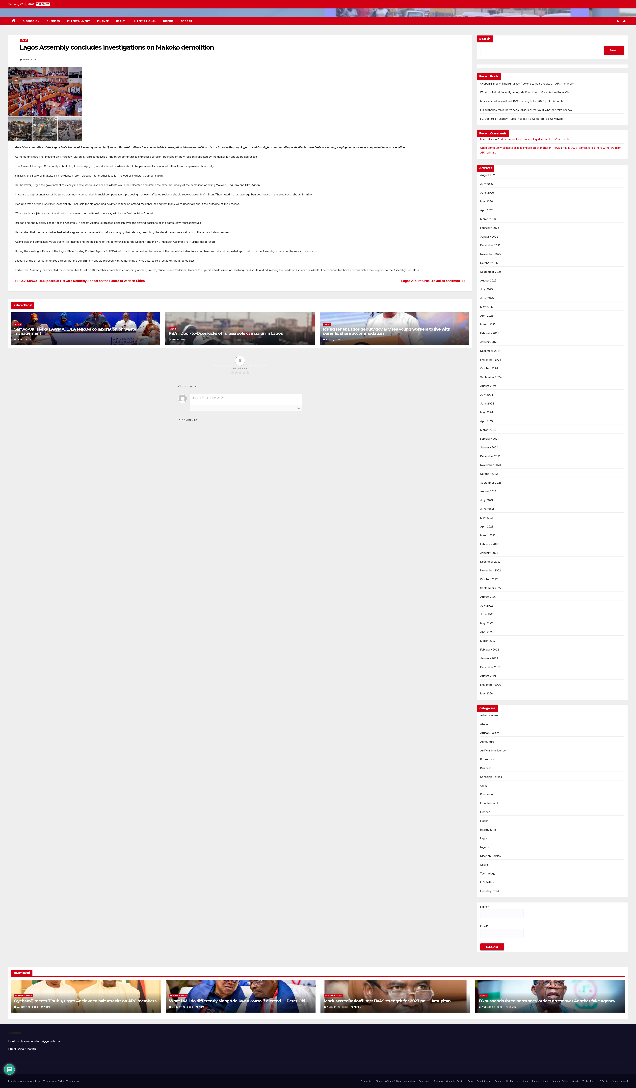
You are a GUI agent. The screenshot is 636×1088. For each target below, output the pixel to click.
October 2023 (489, 473)
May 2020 (486, 693)
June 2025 (487, 298)
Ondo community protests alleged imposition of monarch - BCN (520, 147)
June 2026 (487, 192)
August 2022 (488, 596)
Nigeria (168, 21)
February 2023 (489, 544)
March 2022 (488, 640)
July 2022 (486, 605)
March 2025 (488, 324)
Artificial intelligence (493, 750)
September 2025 (491, 271)
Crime (484, 785)
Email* (484, 926)
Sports (186, 21)
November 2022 (490, 570)
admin (48, 1007)
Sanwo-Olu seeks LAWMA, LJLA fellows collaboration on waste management (75, 331)
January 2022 (489, 658)
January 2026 (489, 236)
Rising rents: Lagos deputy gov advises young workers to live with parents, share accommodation (386, 331)
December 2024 (490, 350)
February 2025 (489, 333)
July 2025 (486, 289)
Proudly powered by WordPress (25, 1081)
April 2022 (486, 632)
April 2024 (487, 421)
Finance (103, 21)
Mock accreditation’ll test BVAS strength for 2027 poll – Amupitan (522, 101)
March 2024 (488, 430)
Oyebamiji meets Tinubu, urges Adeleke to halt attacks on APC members (527, 83)
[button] (618, 21)
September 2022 (491, 588)
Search (484, 39)
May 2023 (486, 517)
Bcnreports (487, 759)
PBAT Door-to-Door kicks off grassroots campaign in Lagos (226, 333)
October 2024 (489, 368)
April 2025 (486, 315)
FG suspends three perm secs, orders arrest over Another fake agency (526, 110)
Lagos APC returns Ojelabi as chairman (430, 281)
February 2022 (489, 649)
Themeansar (72, 1081)
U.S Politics (487, 882)
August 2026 (488, 175)
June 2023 (487, 509)
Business (53, 21)
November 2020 (490, 684)
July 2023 (486, 500)
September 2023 (491, 482)
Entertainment (78, 21)
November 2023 (490, 465)
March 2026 (488, 219)
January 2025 (489, 342)
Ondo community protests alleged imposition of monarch (533, 139)
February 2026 (489, 227)
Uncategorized (489, 891)
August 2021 (488, 676)
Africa (484, 724)
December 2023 (490, 456)
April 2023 (486, 526)
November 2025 (490, 254)
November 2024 (490, 359)
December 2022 (490, 561)
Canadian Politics (491, 776)
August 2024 (488, 386)
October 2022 (489, 579)
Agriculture (487, 741)
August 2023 (488, 491)
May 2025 (486, 307)
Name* (484, 906)
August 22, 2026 (28, 1007)
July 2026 (486, 184)
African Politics (490, 733)
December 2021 (490, 667)
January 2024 (489, 447)
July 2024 (486, 394)
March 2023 (488, 535)
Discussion (31, 21)
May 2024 (486, 412)
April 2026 (487, 210)
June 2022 (487, 614)
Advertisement (489, 715)
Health (121, 21)
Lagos (24, 40)
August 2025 (488, 280)
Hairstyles (486, 139)
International (145, 21)
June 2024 (487, 403)
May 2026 (486, 201)
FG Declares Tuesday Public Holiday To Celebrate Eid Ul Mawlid (521, 118)
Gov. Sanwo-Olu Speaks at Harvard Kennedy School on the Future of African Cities (82, 281)
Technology (487, 873)
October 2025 (489, 263)
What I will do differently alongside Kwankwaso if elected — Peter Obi (525, 92)
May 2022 (486, 623)
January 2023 (489, 553)
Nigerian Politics (490, 856)
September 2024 (491, 377)
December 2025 (490, 245)
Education (486, 794)
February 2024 (490, 438)
